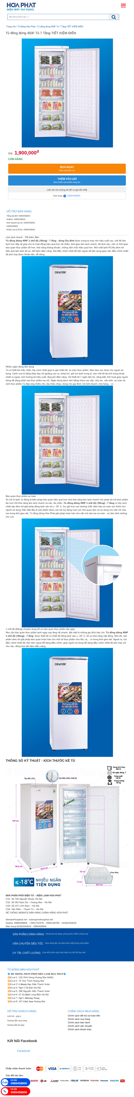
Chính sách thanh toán (79, 1029)
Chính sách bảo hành (79, 1022)
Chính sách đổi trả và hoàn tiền (84, 1015)
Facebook (23, 1051)
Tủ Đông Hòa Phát (26, 26)
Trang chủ (11, 26)
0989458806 (73, 195)
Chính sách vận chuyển (80, 1026)
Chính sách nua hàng (79, 1019)
